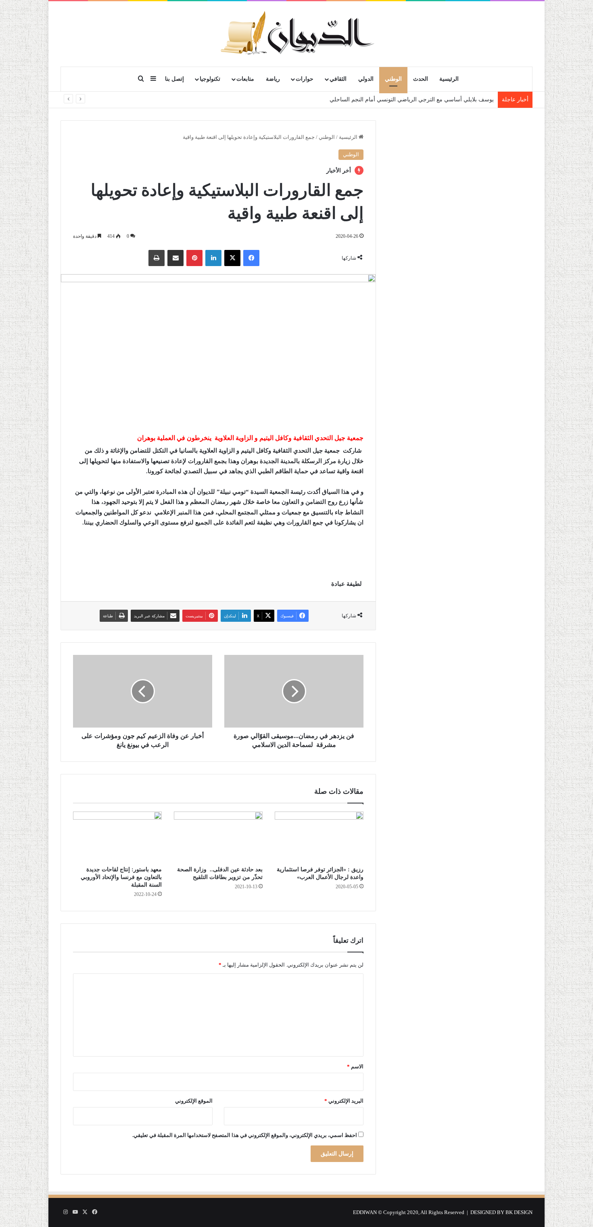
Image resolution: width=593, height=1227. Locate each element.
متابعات (245, 79)
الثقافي (338, 79)
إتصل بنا (174, 79)
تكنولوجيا (210, 79)
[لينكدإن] (213, 258)
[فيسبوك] (251, 258)
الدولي (366, 79)
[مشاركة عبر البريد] (175, 258)
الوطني (393, 79)
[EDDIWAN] (296, 33)
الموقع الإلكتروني (194, 1101)
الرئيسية (449, 79)
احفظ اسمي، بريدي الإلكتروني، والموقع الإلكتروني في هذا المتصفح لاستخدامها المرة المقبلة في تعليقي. (244, 1135)
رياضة (273, 79)
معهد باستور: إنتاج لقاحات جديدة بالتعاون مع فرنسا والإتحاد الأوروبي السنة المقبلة (121, 877)
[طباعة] (156, 258)
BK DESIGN (518, 1212)
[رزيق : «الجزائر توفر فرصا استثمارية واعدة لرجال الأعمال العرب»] (319, 837)
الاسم (355, 1066)
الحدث (420, 79)
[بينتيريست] (194, 258)
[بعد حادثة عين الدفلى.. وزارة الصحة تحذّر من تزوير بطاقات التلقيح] (218, 837)
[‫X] (232, 258)
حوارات (304, 79)
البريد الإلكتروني (343, 1101)
